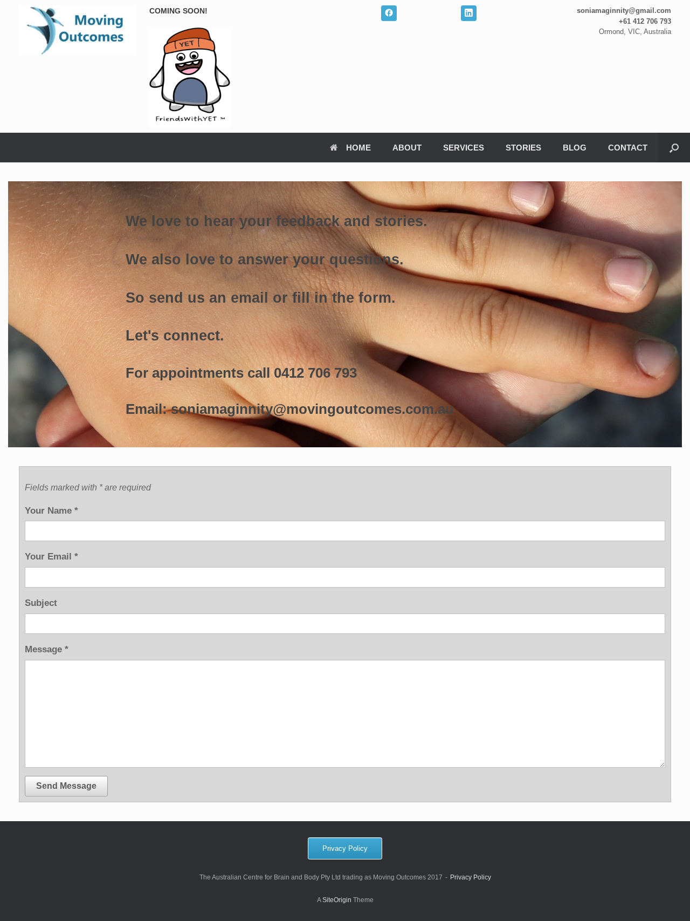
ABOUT (407, 147)
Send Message (66, 785)
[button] (674, 147)
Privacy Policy (470, 877)
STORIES (523, 147)
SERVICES (463, 147)
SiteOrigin (336, 900)
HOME (358, 147)
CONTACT (627, 147)
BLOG (574, 147)
